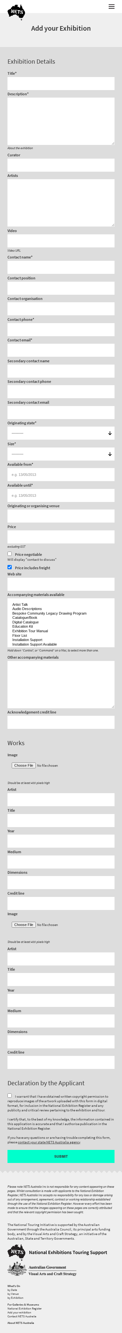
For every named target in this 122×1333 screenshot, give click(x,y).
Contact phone (20, 320)
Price (11, 527)
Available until (20, 486)
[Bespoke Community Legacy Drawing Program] (61, 613)
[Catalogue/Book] (61, 618)
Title (12, 74)
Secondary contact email (28, 403)
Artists (12, 176)
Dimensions (17, 873)
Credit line (15, 894)
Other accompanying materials (33, 658)
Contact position (21, 278)
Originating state (21, 423)
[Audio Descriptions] (61, 609)
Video (12, 231)
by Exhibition (15, 1298)
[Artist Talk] (61, 605)
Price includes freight (32, 567)
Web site (14, 574)
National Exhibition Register (24, 1308)
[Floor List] (61, 636)
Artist (11, 790)
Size (11, 444)
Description (18, 94)
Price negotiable (32, 556)
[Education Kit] (61, 626)
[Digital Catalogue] (61, 622)
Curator (13, 155)
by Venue (13, 1294)
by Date (12, 1290)
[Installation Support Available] (61, 644)
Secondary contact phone (29, 382)
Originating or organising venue (33, 506)
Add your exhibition (19, 1312)
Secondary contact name (28, 361)
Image (12, 755)
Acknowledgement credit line (31, 712)
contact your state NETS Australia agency (49, 1142)
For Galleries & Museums (23, 1305)
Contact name (20, 257)
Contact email (19, 340)
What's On (13, 1286)
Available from (20, 465)
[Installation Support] (61, 640)
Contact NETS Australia (21, 1316)
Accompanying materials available (35, 595)
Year (10, 831)
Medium (14, 852)
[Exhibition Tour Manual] (61, 631)
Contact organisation (25, 299)
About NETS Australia (20, 1323)
